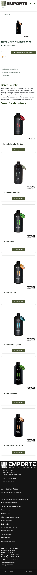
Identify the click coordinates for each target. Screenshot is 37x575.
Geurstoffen (7, 14)
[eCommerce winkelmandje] (30, 3)
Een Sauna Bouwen (9, 503)
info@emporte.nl (8, 482)
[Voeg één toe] (8, 52)
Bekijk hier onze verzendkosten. (13, 57)
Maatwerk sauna (6, 521)
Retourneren (5, 538)
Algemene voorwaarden (9, 527)
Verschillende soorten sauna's (11, 492)
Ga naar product (18, 150)
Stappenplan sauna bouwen (10, 517)
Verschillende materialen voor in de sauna (14, 499)
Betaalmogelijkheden (8, 541)
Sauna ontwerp (6, 510)
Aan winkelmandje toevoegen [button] (24, 53)
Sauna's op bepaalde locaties (11, 506)
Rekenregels (5, 513)
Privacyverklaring (7, 530)
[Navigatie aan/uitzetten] (3, 8)
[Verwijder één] (2, 52)
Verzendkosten (6, 534)
